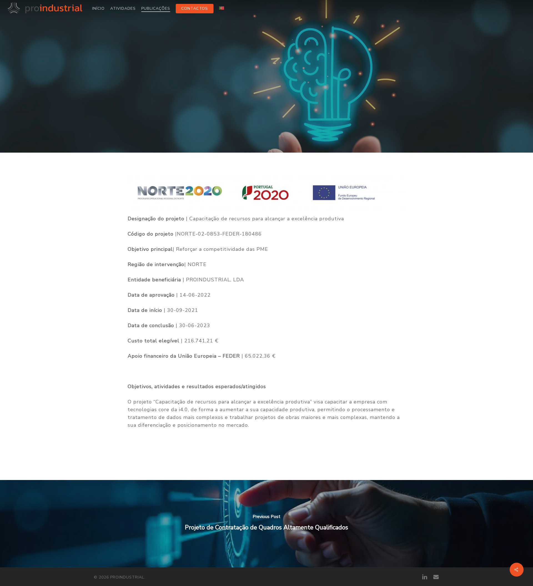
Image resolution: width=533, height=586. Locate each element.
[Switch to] (221, 8)
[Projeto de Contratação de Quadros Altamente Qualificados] (266, 523)
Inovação (266, 117)
